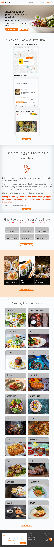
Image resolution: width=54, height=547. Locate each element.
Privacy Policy (31, 537)
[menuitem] (48, 2)
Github (48, 537)
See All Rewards (25, 245)
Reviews (36, 2)
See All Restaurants (26, 289)
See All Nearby (25, 525)
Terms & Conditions (32, 536)
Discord (48, 536)
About (31, 2)
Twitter (48, 539)
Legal (42, 2)
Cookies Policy (31, 539)
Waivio (48, 541)
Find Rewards (24, 29)
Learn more (26, 139)
